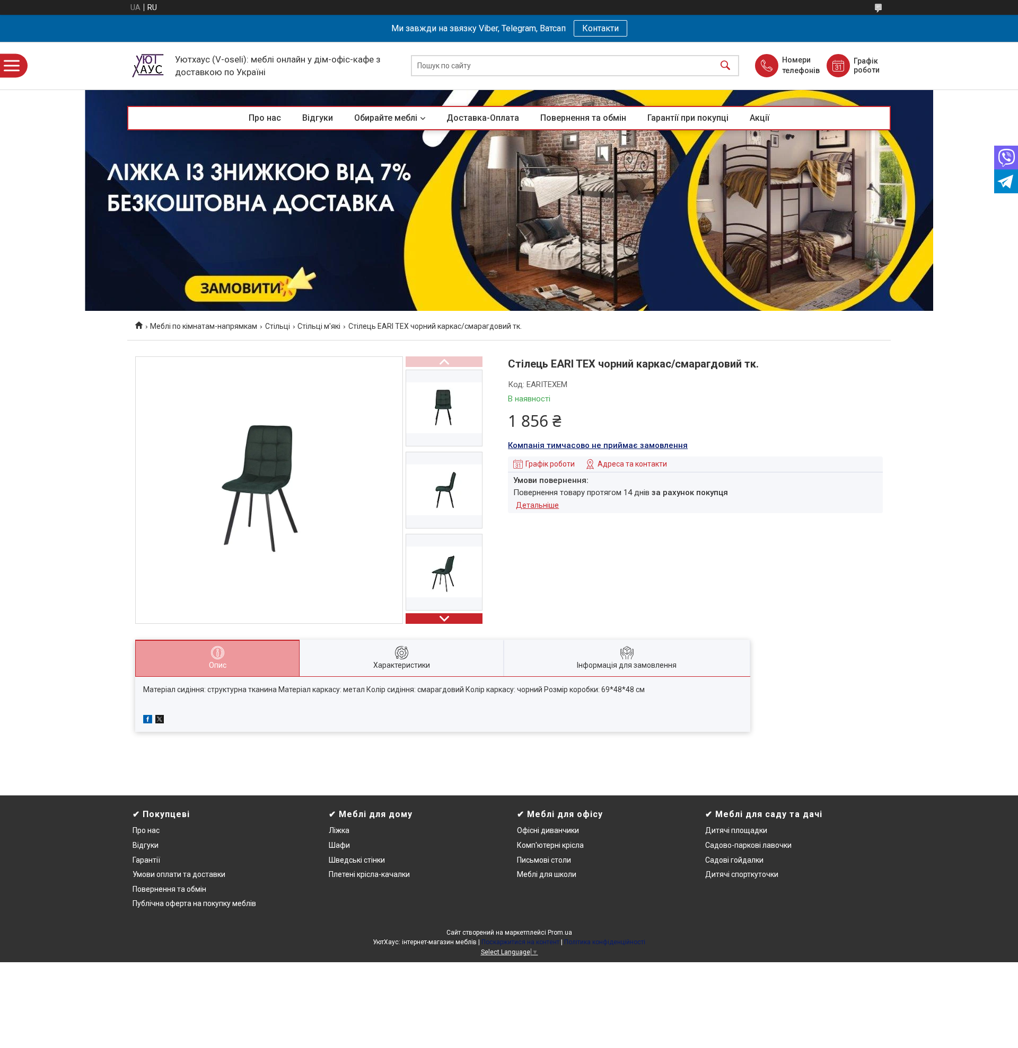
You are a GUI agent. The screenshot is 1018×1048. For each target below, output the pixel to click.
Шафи (339, 845)
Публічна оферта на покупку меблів (194, 903)
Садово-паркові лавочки (748, 845)
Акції (759, 118)
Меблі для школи (546, 874)
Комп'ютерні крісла (550, 845)
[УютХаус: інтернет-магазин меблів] (148, 65)
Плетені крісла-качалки (369, 874)
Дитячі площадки (736, 830)
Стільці (277, 326)
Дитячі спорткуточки (741, 874)
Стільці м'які (318, 326)
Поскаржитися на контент (520, 942)
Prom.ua (560, 932)
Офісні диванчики (548, 830)
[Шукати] (725, 66)
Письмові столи (544, 860)
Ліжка (339, 830)
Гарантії (146, 860)
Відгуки (317, 118)
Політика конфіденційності (604, 942)
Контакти (600, 28)
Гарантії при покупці (688, 118)
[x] (159, 720)
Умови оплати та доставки (179, 874)
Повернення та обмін (583, 118)
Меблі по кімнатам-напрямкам (203, 326)
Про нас (265, 118)
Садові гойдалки (734, 860)
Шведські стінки (357, 860)
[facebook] (147, 720)
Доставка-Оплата (482, 118)
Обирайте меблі (385, 118)
